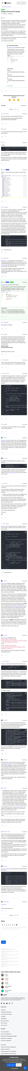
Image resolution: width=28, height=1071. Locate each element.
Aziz (4, 142)
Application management (6, 1038)
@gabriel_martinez (5, 868)
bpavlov (5, 437)
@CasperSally (10, 47)
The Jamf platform (5, 1031)
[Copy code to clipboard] (26, 148)
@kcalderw (3, 440)
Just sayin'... (4, 904)
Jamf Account (4, 1025)
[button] (2, 3)
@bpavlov (3, 526)
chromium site (4, 265)
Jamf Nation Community (6, 1014)
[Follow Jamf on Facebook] (12, 1003)
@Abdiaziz (3, 260)
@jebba (2, 324)
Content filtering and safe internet (8, 1053)
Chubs (6, 974)
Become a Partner (5, 1020)
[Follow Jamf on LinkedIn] (4, 1003)
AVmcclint (5, 458)
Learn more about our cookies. (15, 1062)
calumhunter (6, 113)
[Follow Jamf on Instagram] (9, 1003)
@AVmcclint (3, 663)
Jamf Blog (3, 1016)
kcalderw (5, 424)
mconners (5, 483)
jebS (4, 17)
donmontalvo (6, 901)
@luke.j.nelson (13, 472)
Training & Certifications (6, 1012)
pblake (4, 129)
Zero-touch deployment (6, 1034)
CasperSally (5, 207)
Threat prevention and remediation (8, 1051)
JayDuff (5, 788)
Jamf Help (3, 1009)
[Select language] (18, 3)
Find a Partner (4, 1023)
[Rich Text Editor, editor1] (14, 933)
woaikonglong (8, 986)
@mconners (3, 583)
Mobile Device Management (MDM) (9, 1036)
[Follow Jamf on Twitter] (1, 1003)
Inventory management (6, 1040)
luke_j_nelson (6, 373)
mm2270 (5, 580)
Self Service (3, 1044)
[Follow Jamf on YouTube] (7, 1003)
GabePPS (5, 334)
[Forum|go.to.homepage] (8, 3)
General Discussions (6, 6)
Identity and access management (8, 1047)
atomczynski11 (8, 990)
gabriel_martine (6, 831)
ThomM (6, 982)
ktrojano (6, 978)
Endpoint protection (5, 1049)
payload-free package (16, 606)
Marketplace (3, 1018)
